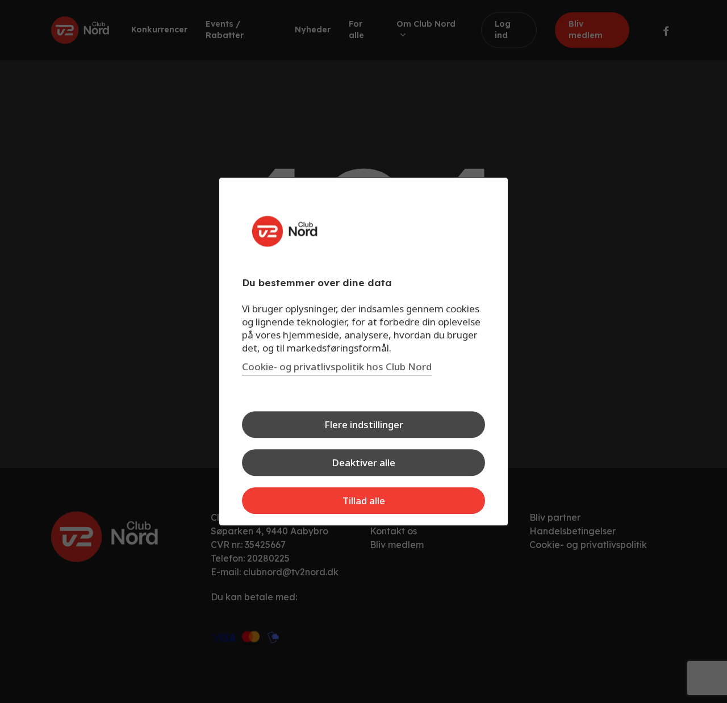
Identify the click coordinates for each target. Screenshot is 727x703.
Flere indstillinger (363, 424)
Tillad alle (363, 500)
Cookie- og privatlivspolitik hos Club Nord (337, 366)
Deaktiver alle (363, 462)
